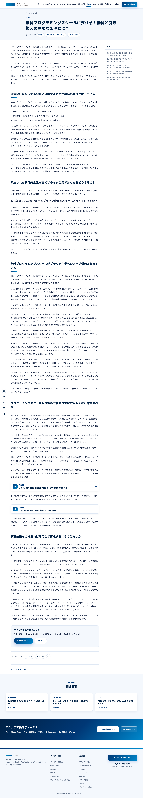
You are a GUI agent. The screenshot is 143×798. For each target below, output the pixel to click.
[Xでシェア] (4, 391)
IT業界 (40, 35)
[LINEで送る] (4, 408)
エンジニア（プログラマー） (56, 35)
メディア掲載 (83, 780)
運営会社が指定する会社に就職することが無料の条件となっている (119, 54)
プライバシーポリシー (86, 787)
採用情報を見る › (109, 729)
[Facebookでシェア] (4, 402)
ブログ (88, 4)
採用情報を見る (22, 641)
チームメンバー (84, 773)
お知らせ (82, 783)
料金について (71, 4)
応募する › (130, 729)
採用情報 (116, 4)
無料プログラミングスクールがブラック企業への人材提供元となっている (119, 66)
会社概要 (108, 4)
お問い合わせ (130, 4)
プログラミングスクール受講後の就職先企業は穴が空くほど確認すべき (119, 72)
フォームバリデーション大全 (60, 780)
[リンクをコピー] (4, 414)
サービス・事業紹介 (44, 4)
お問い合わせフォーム (124, 758)
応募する (41, 641)
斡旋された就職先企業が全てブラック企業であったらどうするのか (119, 60)
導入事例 (81, 4)
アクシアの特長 (59, 4)
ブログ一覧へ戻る (19, 669)
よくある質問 (98, 4)
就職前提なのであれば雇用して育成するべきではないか (119, 78)
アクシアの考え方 (85, 765)
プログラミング (74, 35)
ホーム (28, 13)
